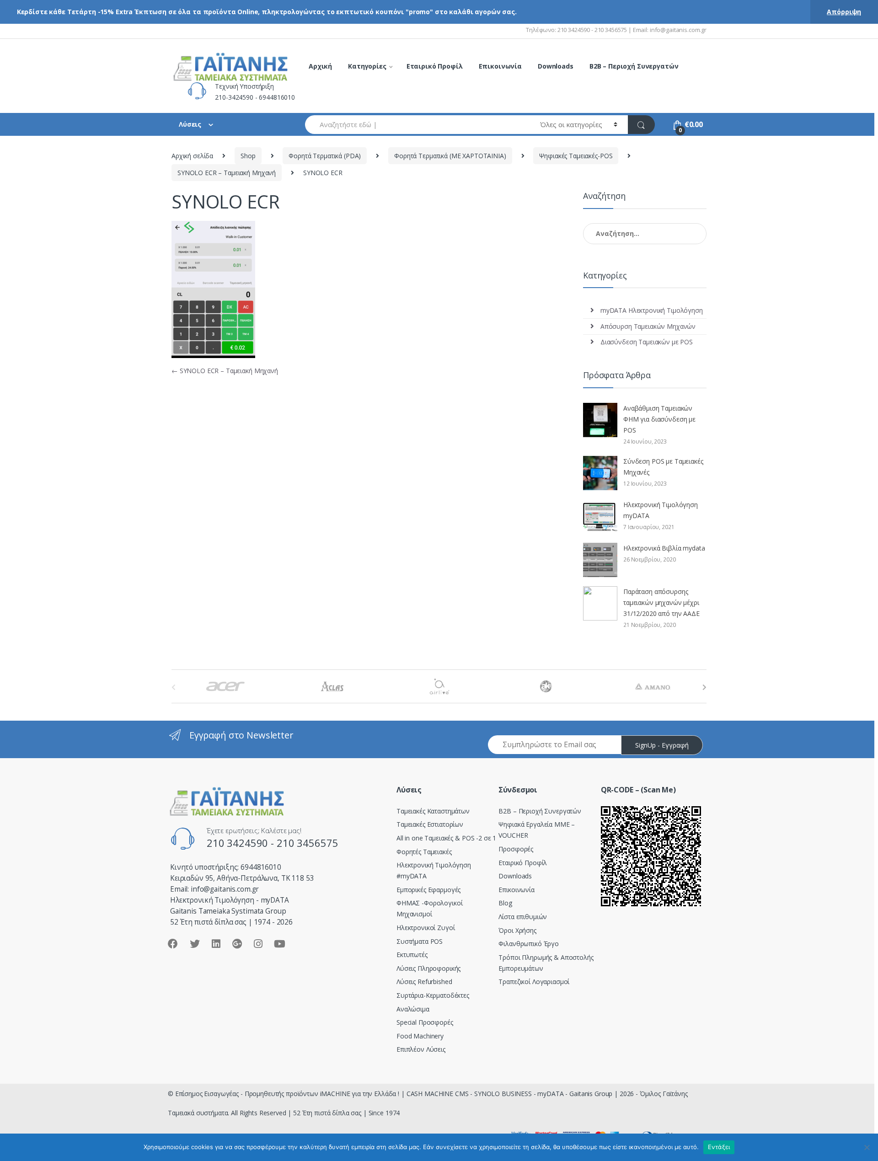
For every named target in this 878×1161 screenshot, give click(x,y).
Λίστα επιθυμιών (522, 916)
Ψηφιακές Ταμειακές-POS (575, 155)
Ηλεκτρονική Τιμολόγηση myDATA (660, 510)
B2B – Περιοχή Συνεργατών (634, 66)
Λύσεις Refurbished (424, 981)
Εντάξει (719, 1146)
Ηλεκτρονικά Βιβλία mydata (664, 548)
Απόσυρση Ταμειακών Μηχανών (648, 326)
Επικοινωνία (500, 66)
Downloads (555, 66)
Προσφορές (515, 849)
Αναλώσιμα (412, 1009)
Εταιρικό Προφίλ (435, 66)
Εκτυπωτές (412, 954)
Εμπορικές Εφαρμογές (428, 889)
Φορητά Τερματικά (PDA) (325, 155)
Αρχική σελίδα (192, 155)
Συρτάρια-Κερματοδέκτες (432, 995)
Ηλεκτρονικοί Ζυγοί (425, 927)
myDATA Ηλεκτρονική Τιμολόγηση (651, 310)
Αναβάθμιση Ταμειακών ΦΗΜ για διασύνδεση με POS (659, 419)
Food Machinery (420, 1036)
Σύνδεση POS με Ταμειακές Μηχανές (663, 466)
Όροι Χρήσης (517, 930)
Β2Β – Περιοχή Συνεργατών (539, 811)
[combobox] (417, 124)
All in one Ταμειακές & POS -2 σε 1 (446, 838)
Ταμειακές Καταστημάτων (433, 811)
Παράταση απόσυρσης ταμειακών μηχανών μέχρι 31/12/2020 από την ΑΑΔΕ (661, 602)
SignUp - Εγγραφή (662, 745)
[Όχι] (866, 1147)
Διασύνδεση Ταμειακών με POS (646, 341)
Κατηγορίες (367, 66)
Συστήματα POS (419, 941)
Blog (505, 903)
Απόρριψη (844, 11)
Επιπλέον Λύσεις (420, 1049)
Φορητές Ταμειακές (424, 851)
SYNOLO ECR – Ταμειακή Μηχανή (226, 172)
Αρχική (320, 66)
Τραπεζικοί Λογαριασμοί (533, 981)
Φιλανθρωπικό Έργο (528, 943)
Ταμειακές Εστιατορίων (429, 824)
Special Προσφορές (424, 1022)
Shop (248, 155)
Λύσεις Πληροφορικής (428, 968)
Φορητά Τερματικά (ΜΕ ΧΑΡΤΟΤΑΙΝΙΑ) (450, 155)
